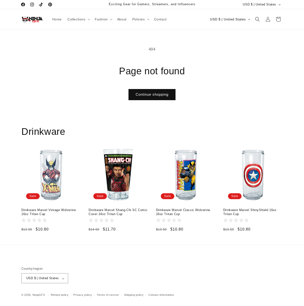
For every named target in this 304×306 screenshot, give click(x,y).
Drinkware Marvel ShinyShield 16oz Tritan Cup (250, 212)
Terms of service (108, 294)
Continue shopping (152, 94)
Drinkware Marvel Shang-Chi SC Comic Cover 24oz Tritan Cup (118, 212)
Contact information (161, 294)
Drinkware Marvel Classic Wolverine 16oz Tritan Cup (183, 212)
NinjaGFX (39, 295)
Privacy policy (82, 294)
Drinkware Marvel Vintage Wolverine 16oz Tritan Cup (48, 212)
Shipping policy (134, 294)
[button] (78, 19)
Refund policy (60, 294)
